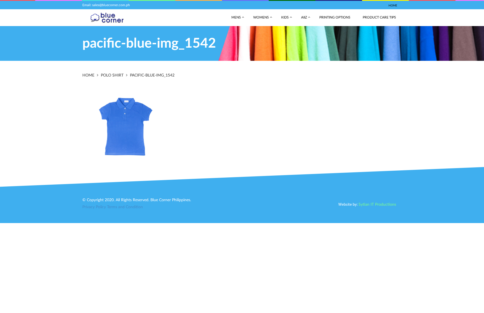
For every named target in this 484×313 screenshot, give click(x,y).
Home (392, 5)
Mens (236, 17)
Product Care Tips (379, 17)
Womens (261, 17)
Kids (285, 17)
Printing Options (334, 17)
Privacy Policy (94, 207)
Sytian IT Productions (377, 205)
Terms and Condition (125, 207)
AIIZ (304, 17)
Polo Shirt (112, 75)
